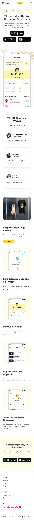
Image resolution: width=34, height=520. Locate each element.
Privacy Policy (7, 495)
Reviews (5, 483)
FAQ (4, 486)
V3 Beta (20, 3)
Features (5, 480)
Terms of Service (8, 498)
